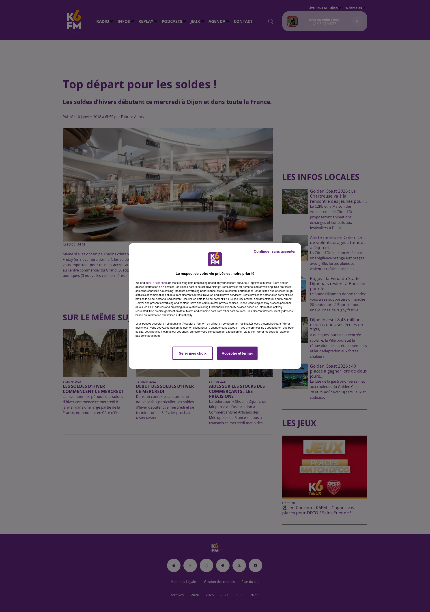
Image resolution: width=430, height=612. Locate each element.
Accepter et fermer (237, 353)
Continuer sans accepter (275, 251)
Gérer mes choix (192, 353)
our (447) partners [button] (157, 282)
